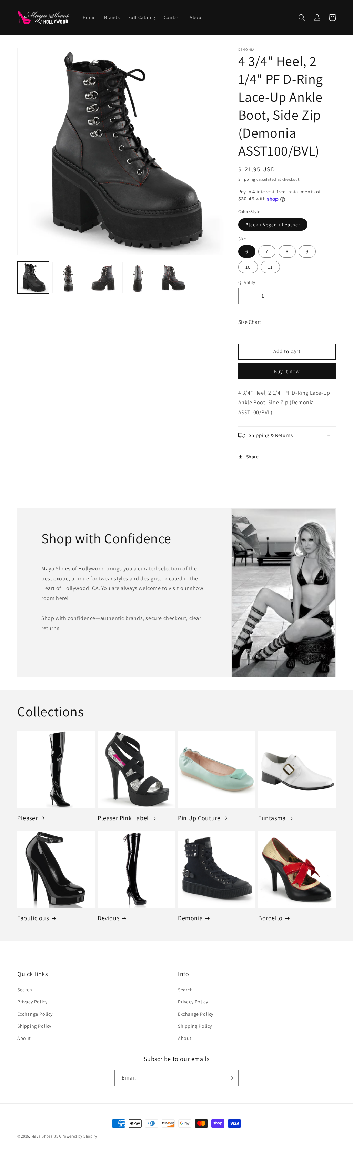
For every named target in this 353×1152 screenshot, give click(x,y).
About (24, 1038)
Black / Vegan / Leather (272, 224)
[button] (302, 17)
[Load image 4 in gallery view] (138, 278)
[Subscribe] (230, 1078)
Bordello (270, 918)
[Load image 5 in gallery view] (173, 278)
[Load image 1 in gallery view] (33, 278)
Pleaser (27, 818)
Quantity (246, 282)
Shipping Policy (34, 1026)
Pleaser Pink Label (123, 818)
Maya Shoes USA (46, 1136)
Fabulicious (33, 918)
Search (24, 989)
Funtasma (272, 818)
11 (270, 267)
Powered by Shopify (79, 1136)
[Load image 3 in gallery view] (103, 278)
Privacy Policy (32, 1002)
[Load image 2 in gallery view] (68, 278)
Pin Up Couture (199, 818)
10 (248, 267)
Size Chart (249, 322)
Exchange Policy (35, 1014)
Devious (108, 918)
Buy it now (287, 371)
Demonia (190, 918)
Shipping (247, 179)
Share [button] (252, 457)
